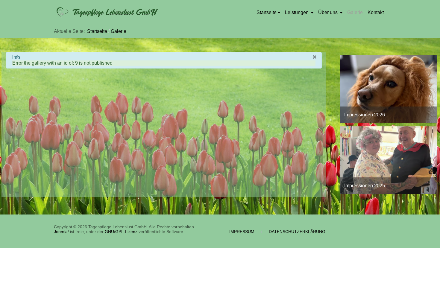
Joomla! (61, 231)
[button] (268, 12)
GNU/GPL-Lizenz (121, 231)
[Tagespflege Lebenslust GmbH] (106, 12)
